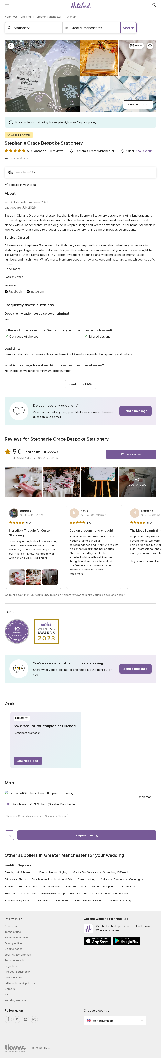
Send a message (135, 411)
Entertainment (40, 879)
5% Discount (145, 151)
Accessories (28, 893)
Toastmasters (42, 900)
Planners (10, 893)
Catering (134, 879)
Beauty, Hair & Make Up (19, 872)
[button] (80, 411)
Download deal (28, 761)
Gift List (9, 994)
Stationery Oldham (56, 816)
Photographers (28, 886)
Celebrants (63, 900)
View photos (138, 104)
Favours (119, 879)
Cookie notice (14, 949)
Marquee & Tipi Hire (103, 886)
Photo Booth (129, 886)
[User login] (153, 5)
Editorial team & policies (20, 983)
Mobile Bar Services (85, 872)
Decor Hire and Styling (53, 872)
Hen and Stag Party (17, 900)
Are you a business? (17, 971)
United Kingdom (103, 1020)
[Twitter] (16, 1019)
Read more (13, 269)
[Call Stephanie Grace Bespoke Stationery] (9, 835)
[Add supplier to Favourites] (150, 46)
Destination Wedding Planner (110, 893)
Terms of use (13, 932)
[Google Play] (126, 944)
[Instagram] (34, 1019)
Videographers (51, 886)
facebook (15, 292)
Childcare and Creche (88, 900)
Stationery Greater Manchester (23, 816)
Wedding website (15, 1000)
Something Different (115, 872)
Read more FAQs (81, 384)
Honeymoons (78, 893)
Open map (144, 797)
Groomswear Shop (53, 893)
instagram (37, 292)
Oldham (71, 16)
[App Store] (97, 944)
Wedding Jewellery (119, 900)
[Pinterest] (25, 1019)
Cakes (105, 879)
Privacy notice (13, 943)
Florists (9, 886)
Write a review (131, 454)
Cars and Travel (76, 886)
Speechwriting (86, 879)
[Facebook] (8, 1019)
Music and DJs (63, 879)
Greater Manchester (49, 16)
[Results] (11, 46)
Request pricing (86, 835)
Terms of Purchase (16, 937)
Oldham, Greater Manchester (94, 151)
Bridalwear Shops (16, 879)
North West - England (18, 16)
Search (128, 28)
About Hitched (14, 977)
